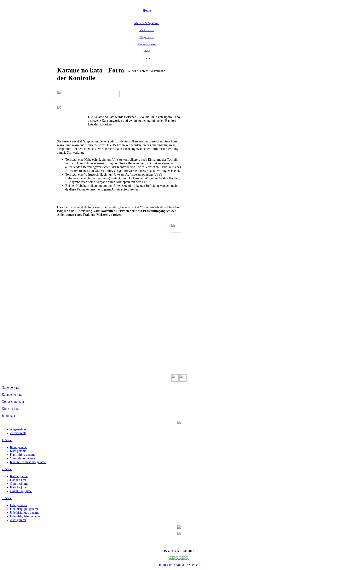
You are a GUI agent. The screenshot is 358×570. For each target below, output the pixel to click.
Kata (147, 58)
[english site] (183, 380)
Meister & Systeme (146, 23)
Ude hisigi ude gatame (24, 512)
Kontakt (181, 564)
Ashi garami (18, 520)
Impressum (166, 564)
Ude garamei (18, 505)
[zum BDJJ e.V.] (179, 534)
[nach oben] (176, 231)
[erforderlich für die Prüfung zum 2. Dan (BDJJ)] (140, 74)
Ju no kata (8, 415)
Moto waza (146, 30)
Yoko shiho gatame (22, 458)
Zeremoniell (18, 433)
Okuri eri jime (19, 483)
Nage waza (146, 37)
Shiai (146, 51)
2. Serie (7, 469)
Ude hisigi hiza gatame (25, 516)
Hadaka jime (18, 480)
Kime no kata (10, 408)
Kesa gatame (18, 447)
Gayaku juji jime (21, 491)
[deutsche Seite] (175, 380)
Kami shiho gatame (22, 454)
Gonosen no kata (13, 401)
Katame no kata (12, 394)
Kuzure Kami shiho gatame (28, 462)
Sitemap (194, 564)
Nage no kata (10, 387)
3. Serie (7, 498)
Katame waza (147, 44)
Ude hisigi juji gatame (24, 509)
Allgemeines (18, 429)
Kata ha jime (18, 487)
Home (147, 10)
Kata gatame (18, 451)
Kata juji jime (19, 476)
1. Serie (7, 440)
